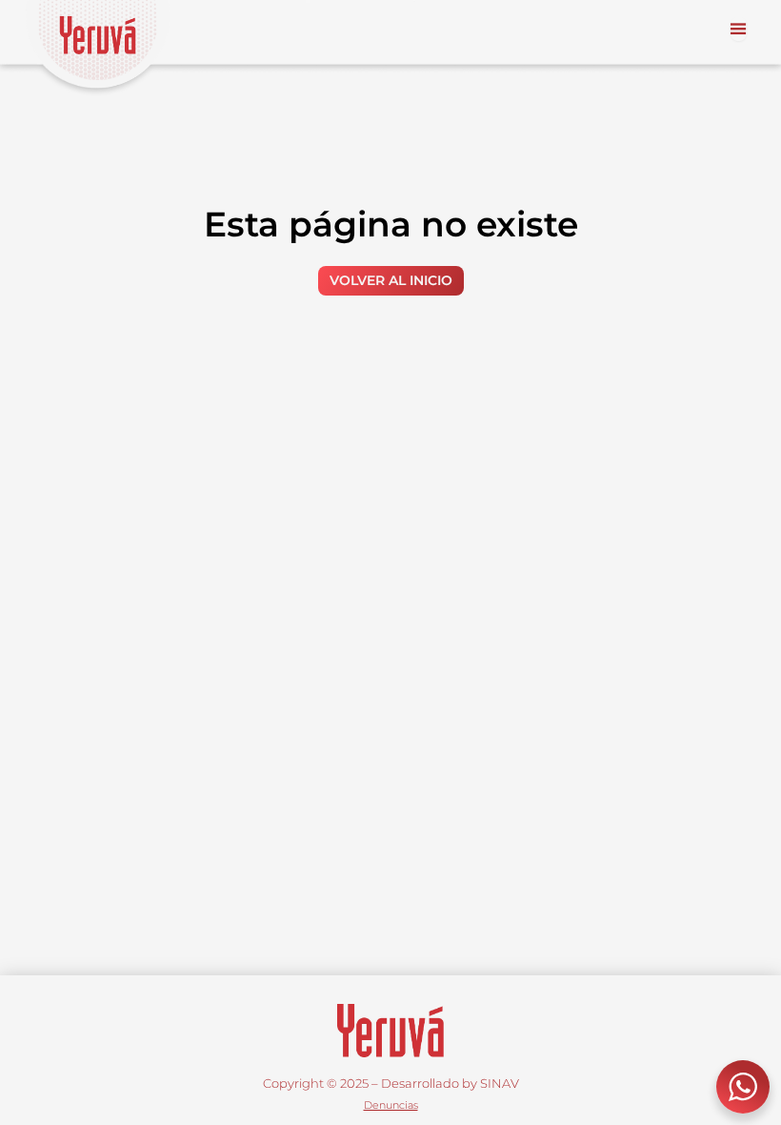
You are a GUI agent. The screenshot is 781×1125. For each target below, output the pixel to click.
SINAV (499, 1083)
